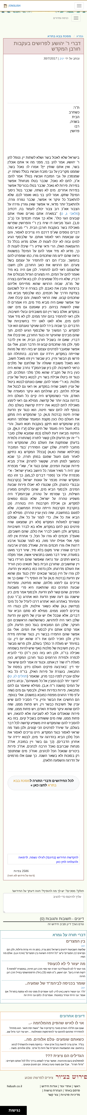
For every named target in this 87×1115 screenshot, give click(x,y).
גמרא (79, 36)
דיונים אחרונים (72, 1016)
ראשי (77, 1086)
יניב (62, 58)
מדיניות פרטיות (70, 1094)
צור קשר (53, 1094)
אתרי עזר (65, 1086)
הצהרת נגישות (53, 1090)
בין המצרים (75, 941)
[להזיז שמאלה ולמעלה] (3, 1109)
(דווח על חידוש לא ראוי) (21, 875)
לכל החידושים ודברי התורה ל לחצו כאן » (43, 783)
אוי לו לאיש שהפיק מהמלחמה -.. (56, 1023)
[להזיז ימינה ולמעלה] (5, 1109)
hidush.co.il (14, 1086)
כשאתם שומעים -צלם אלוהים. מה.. (54, 1039)
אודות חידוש (49, 1086)
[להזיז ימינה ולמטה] (5, 1112)
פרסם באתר (72, 1090)
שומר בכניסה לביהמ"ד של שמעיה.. (55, 983)
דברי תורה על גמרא (69, 935)
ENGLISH (14, 5)
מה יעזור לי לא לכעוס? (66, 964)
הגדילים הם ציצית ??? (64, 1056)
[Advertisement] (37, 128)
